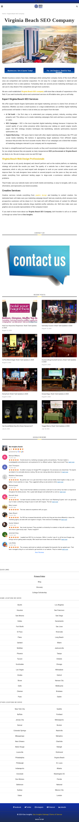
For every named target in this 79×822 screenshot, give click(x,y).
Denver (19, 725)
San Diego (59, 616)
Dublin (59, 697)
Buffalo (19, 714)
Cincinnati (19, 774)
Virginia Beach (59, 758)
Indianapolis (19, 768)
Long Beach (59, 637)
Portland (59, 714)
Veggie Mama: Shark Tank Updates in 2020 (56, 426)
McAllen (20, 648)
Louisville (19, 752)
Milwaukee (59, 670)
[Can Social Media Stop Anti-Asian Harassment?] (19, 411)
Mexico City (59, 790)
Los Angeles (59, 605)
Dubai (20, 795)
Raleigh (59, 747)
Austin (19, 605)
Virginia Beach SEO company (32, 91)
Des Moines (19, 779)
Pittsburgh (20, 763)
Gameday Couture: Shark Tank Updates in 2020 (57, 325)
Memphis (59, 736)
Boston (59, 725)
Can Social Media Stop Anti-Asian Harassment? (17, 426)
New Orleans (19, 741)
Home (4, 13)
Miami (59, 643)
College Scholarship (39, 593)
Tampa (59, 654)
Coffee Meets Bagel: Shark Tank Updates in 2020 (18, 360)
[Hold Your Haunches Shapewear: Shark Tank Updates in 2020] (19, 311)
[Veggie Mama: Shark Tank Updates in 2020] (59, 411)
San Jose (59, 626)
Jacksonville (59, 648)
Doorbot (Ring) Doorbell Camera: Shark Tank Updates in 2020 (59, 361)
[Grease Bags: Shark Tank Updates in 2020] (59, 379)
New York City (20, 709)
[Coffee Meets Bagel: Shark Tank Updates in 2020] (19, 345)
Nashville (59, 731)
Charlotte (59, 741)
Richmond (59, 752)
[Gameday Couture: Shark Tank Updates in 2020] (59, 311)
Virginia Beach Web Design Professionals (23, 159)
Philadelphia (19, 758)
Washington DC (59, 774)
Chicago (59, 664)
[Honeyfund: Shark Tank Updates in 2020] (19, 379)
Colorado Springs (20, 731)
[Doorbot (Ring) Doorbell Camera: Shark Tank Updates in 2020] (59, 345)
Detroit (59, 675)
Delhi (20, 686)
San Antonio (20, 616)
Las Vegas (20, 670)
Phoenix (20, 654)
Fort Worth (20, 626)
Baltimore (19, 785)
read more (71, 462)
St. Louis (59, 763)
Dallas (19, 621)
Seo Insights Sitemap (40, 814)
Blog (39, 582)
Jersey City (20, 720)
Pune (20, 697)
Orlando (59, 659)
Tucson (19, 659)
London (59, 795)
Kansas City (59, 681)
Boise (20, 681)
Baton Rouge (19, 747)
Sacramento (59, 621)
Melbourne (59, 686)
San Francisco (59, 610)
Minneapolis (59, 720)
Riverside (59, 632)
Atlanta (59, 768)
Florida (59, 779)
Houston (20, 610)
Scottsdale (20, 664)
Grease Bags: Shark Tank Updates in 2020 (55, 394)
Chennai (20, 691)
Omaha (19, 675)
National (59, 785)
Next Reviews (39, 552)
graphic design (41, 195)
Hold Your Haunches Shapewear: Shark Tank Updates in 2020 (19, 327)
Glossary (39, 587)
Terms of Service (56, 814)
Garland (19, 643)
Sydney (19, 790)
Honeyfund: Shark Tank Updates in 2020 (15, 394)
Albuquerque (19, 736)
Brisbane (59, 691)
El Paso (20, 632)
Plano (20, 637)
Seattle (59, 709)
